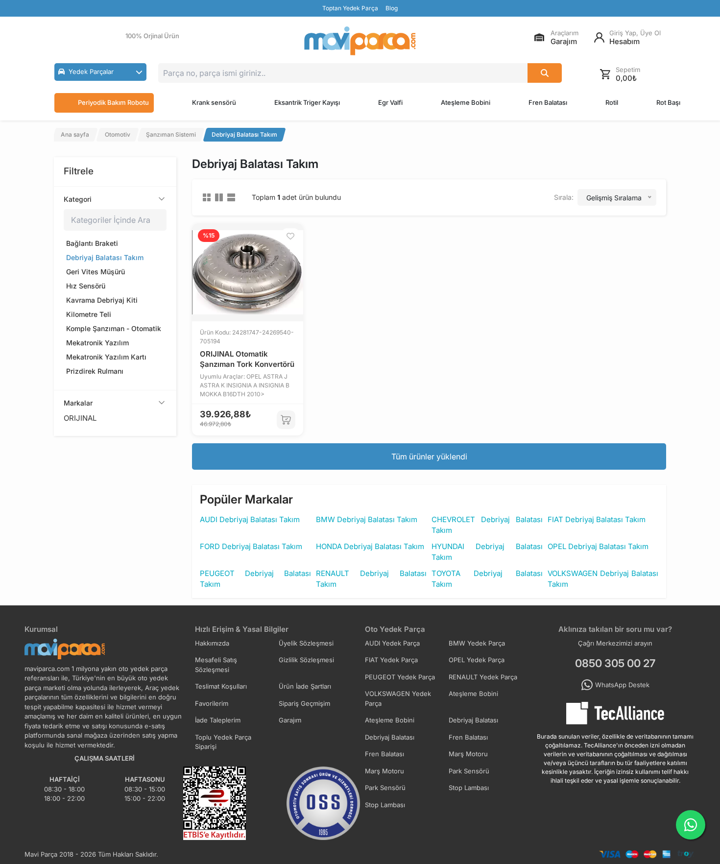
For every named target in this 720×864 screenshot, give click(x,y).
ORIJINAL (80, 418)
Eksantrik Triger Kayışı (307, 102)
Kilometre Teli (88, 314)
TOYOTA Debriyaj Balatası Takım (487, 579)
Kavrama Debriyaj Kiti (102, 300)
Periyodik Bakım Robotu (113, 102)
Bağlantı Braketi (92, 243)
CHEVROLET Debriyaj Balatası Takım (487, 525)
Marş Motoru (468, 754)
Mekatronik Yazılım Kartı (106, 357)
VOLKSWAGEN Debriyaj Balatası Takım (603, 579)
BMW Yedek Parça (477, 643)
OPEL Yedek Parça (476, 660)
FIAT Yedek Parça (391, 660)
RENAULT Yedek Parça (483, 677)
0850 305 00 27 (615, 663)
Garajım (290, 720)
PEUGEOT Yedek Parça (400, 677)
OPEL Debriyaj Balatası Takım (598, 546)
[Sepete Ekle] (286, 419)
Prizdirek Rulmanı (94, 371)
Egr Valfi (390, 102)
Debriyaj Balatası (473, 720)
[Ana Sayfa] (360, 40)
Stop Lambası (469, 788)
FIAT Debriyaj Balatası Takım (597, 519)
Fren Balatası (547, 102)
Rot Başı (668, 102)
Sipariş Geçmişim (304, 703)
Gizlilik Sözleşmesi (306, 660)
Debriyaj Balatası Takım (105, 257)
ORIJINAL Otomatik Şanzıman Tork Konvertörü (247, 359)
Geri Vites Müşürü (95, 271)
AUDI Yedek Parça (392, 643)
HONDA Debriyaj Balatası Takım (370, 546)
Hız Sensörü (85, 286)
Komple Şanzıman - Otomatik (113, 328)
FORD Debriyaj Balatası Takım (251, 546)
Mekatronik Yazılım (97, 342)
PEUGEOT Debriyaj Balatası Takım (255, 579)
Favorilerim (211, 703)
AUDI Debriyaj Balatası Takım (250, 519)
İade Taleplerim (217, 720)
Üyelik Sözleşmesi (306, 643)
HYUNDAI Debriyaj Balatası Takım (487, 552)
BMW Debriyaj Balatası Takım (366, 519)
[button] (100, 72)
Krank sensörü (214, 102)
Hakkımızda (212, 643)
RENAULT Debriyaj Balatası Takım (371, 579)
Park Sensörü (469, 771)
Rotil (611, 102)
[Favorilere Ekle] (290, 236)
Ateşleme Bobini (465, 102)
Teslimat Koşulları (221, 686)
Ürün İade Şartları (305, 686)
